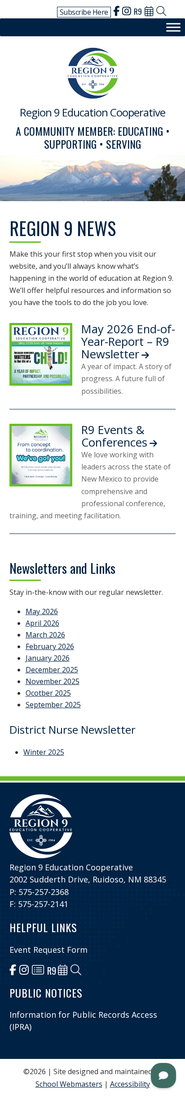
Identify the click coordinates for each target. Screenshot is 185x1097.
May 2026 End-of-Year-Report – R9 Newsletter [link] (128, 341)
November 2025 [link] (52, 681)
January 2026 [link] (48, 658)
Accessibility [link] (130, 1084)
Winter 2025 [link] (43, 752)
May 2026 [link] (42, 611)
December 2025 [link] (52, 670)
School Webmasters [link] (68, 1084)
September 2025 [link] (53, 705)
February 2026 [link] (50, 646)
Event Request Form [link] (48, 949)
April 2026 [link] (42, 623)
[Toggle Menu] (173, 27)
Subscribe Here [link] (84, 12)
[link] (116, 12)
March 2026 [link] (45, 635)
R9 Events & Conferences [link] (114, 436)
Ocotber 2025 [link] (48, 693)
